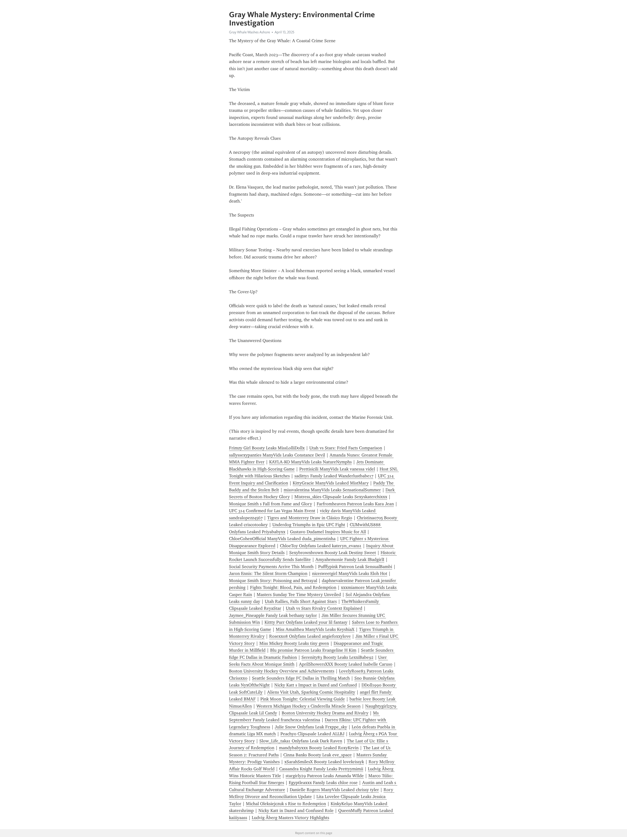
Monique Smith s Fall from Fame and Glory (270, 504)
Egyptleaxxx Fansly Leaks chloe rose (323, 782)
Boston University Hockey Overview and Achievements (281, 671)
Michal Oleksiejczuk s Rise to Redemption (286, 803)
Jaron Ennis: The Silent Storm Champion (268, 573)
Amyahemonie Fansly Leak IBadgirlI (349, 559)
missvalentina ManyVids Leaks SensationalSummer (332, 490)
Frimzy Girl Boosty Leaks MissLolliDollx (267, 448)
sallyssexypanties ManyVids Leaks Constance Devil (277, 455)
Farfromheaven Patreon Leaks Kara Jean (355, 504)
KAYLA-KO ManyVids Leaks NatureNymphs (310, 462)
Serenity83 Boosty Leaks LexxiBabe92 (337, 657)
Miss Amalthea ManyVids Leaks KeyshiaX (315, 629)
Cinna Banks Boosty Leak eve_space (317, 755)
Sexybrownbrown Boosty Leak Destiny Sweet (332, 552)
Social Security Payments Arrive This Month (271, 566)
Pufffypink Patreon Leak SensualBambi (355, 566)
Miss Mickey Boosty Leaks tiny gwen (294, 643)
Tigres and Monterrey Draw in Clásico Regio (309, 517)
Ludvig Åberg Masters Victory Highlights (290, 817)
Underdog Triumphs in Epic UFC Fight (308, 524)
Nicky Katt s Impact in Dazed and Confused (315, 685)
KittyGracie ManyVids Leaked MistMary (331, 483)
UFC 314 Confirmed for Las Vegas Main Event (272, 510)
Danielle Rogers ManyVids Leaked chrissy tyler (334, 789)
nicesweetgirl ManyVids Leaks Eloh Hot (349, 573)
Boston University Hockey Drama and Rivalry (325, 713)
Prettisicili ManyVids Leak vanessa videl (337, 469)
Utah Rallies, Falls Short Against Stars (301, 601)
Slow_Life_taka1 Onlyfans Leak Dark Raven (300, 741)
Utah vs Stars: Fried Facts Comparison (345, 448)
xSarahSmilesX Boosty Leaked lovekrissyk (324, 761)
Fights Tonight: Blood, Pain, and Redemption (293, 587)
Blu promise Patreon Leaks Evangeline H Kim (313, 650)
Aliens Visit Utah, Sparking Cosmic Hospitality (311, 692)
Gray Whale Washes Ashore (249, 32)
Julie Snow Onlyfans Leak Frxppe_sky (311, 727)
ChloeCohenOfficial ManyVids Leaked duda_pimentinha (282, 538)
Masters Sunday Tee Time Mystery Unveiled (299, 594)
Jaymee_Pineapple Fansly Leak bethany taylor (273, 615)
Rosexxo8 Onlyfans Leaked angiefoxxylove (310, 636)
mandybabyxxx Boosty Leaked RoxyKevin (319, 747)
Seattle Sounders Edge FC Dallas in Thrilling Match (301, 678)
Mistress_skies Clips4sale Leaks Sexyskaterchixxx (340, 496)
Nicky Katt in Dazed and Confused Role (296, 810)
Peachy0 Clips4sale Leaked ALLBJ (312, 733)
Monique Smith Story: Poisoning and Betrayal (273, 580)
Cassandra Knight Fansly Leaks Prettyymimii (321, 769)
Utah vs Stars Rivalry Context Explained (324, 608)
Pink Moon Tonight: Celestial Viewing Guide (302, 699)
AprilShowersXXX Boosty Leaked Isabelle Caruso (345, 664)
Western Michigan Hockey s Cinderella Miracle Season (308, 706)
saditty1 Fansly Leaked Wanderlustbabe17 (333, 476)
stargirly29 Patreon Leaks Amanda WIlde (325, 775)
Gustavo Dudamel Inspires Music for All (328, 531)
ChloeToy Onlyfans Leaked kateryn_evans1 (321, 545)
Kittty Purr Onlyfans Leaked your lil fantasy (306, 622)
